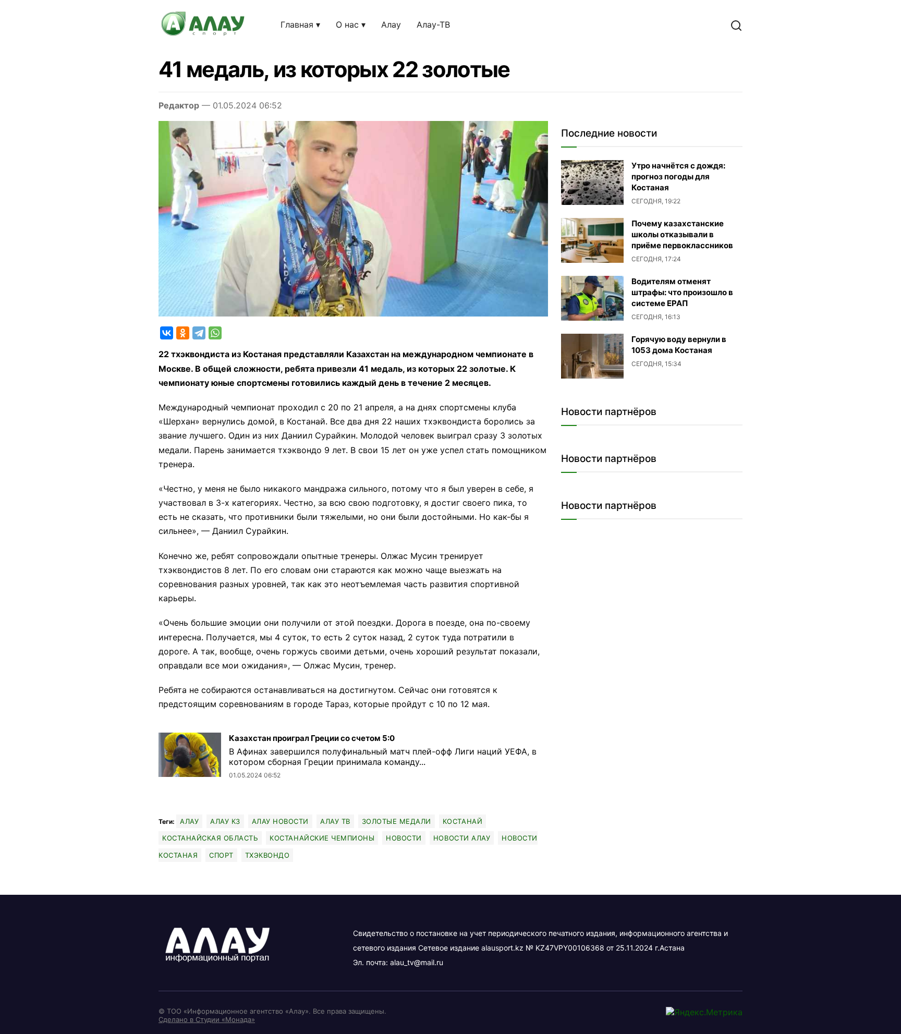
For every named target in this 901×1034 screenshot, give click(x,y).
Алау (391, 24)
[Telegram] (198, 332)
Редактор (179, 105)
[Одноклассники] (182, 332)
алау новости (280, 821)
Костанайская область (210, 838)
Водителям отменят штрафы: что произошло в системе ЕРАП (682, 292)
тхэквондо (267, 855)
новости (404, 838)
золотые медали (396, 821)
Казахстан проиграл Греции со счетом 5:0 (312, 738)
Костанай (462, 821)
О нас (347, 24)
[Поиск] (736, 24)
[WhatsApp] (215, 332)
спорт (221, 855)
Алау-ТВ (433, 24)
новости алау (461, 838)
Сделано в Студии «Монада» (207, 1019)
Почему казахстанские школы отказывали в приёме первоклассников (682, 234)
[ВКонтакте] (166, 332)
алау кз (225, 821)
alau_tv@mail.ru (416, 962)
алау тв (335, 821)
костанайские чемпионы (322, 838)
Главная (297, 24)
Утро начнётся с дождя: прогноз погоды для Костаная (678, 176)
